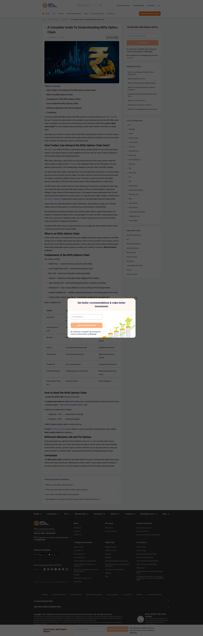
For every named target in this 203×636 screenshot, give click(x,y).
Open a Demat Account (86, 325)
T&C (90, 332)
